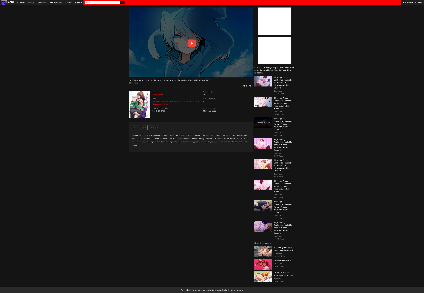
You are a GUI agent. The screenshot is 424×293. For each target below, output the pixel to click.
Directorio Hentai (56, 3)
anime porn (202, 290)
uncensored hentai (214, 290)
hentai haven (238, 290)
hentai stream (227, 290)
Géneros (31, 3)
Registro (419, 2)
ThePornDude (186, 290)
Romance (154, 128)
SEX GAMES (21, 3)
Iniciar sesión (409, 2)
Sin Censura (42, 3)
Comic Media (157, 94)
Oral (144, 128)
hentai (194, 290)
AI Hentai (78, 3)
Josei (135, 128)
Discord (68, 3)
